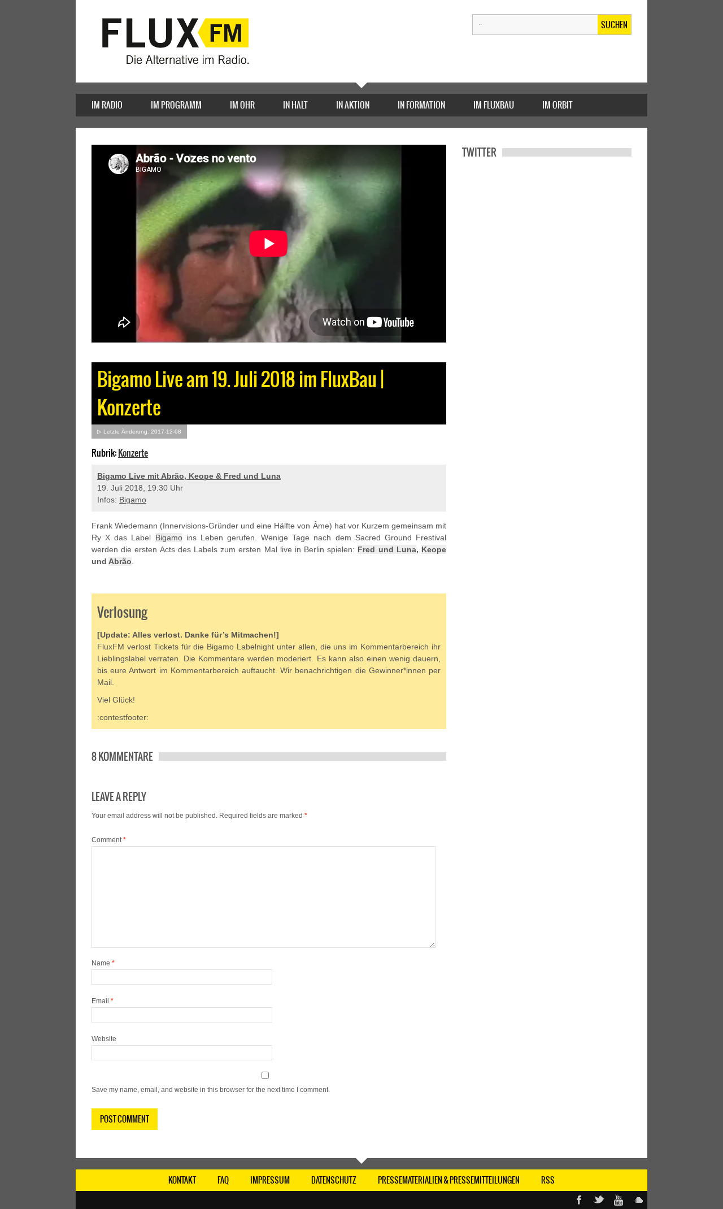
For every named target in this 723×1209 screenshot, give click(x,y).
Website (104, 1039)
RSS (548, 1180)
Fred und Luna (387, 549)
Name (103, 963)
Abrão (120, 561)
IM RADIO (107, 104)
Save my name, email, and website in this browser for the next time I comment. (211, 1090)
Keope (433, 549)
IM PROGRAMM (176, 104)
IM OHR (242, 104)
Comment (109, 840)
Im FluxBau (493, 104)
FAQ (223, 1180)
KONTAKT (182, 1180)
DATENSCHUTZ (333, 1180)
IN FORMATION (421, 104)
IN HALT (295, 104)
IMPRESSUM (270, 1180)
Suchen (614, 25)
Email (103, 1001)
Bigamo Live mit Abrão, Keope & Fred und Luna (189, 475)
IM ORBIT (557, 104)
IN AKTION (352, 104)
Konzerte (133, 453)
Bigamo (132, 499)
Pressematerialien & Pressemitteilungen (449, 1180)
